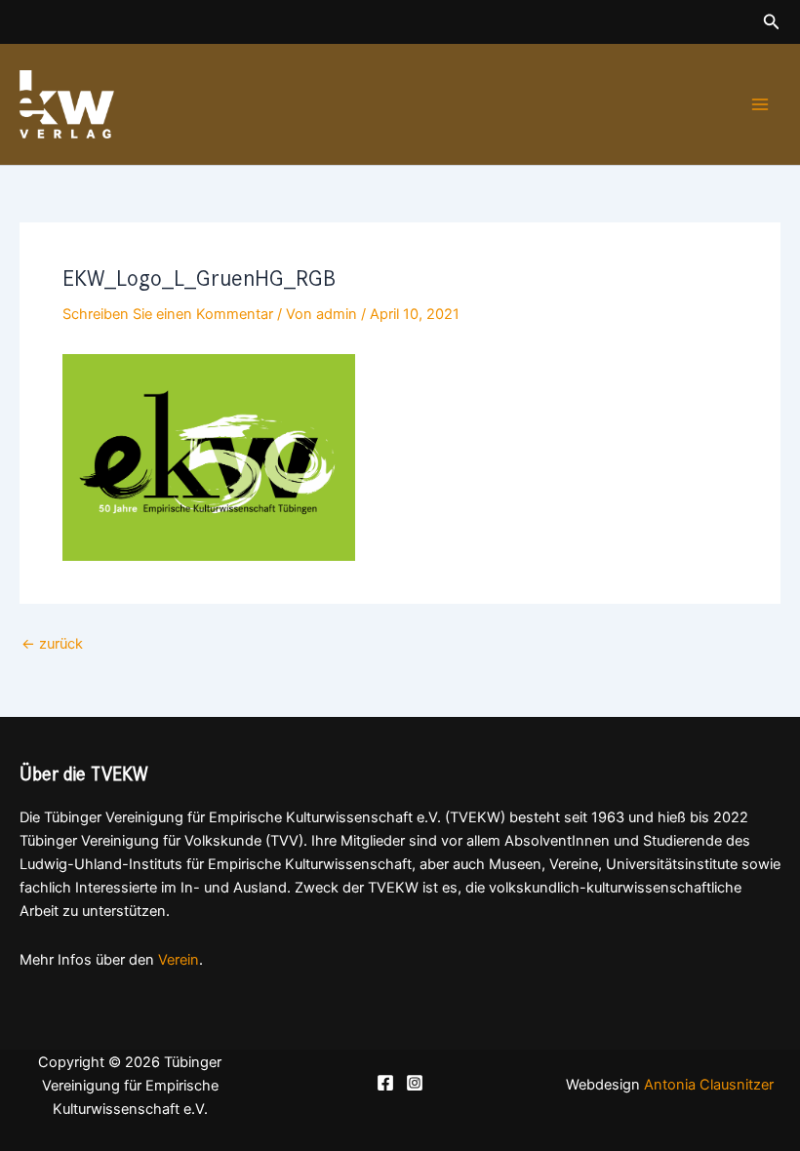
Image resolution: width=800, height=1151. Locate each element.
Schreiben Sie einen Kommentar (167, 314)
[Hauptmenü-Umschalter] (760, 104)
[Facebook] (385, 1082)
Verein (178, 960)
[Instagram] (414, 1082)
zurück (52, 644)
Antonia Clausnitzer (709, 1084)
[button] (771, 22)
